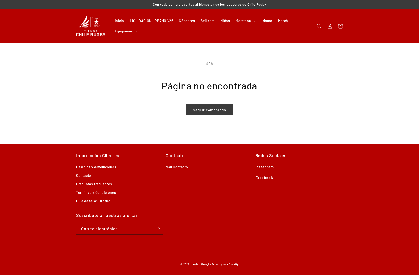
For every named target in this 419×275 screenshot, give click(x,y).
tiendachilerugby (201, 264)
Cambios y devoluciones (96, 167)
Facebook (264, 177)
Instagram (264, 166)
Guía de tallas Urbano (93, 201)
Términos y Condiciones (96, 192)
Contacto (83, 175)
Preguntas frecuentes (94, 184)
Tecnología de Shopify (225, 264)
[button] (245, 21)
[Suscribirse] (158, 229)
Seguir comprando (209, 110)
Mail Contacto (177, 167)
